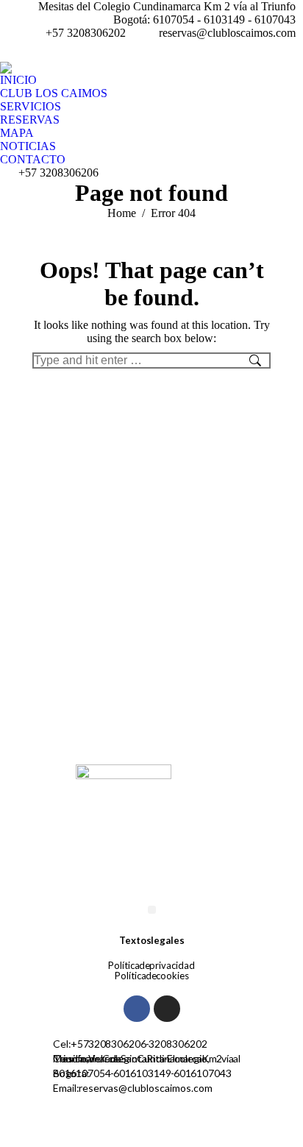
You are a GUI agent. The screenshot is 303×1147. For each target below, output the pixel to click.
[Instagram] (167, 1008)
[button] (152, 910)
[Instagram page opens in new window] (292, 50)
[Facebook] (137, 1008)
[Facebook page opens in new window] (269, 50)
